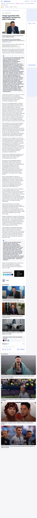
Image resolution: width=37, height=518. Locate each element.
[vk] (10, 274)
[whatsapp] (4, 274)
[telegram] (6, 274)
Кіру (24, 343)
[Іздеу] (35, 1)
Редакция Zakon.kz (16, 10)
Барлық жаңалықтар (8, 10)
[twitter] (12, 274)
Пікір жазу (22, 349)
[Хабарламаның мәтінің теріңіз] (13, 346)
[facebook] (8, 274)
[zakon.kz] (7, 1)
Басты (3, 10)
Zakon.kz (9, 41)
